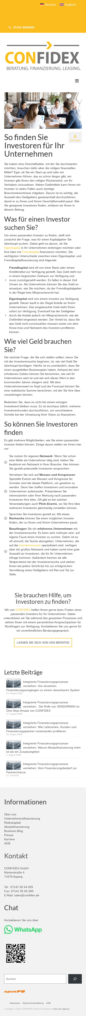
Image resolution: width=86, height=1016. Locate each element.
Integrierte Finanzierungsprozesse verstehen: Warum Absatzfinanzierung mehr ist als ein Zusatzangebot (43, 747)
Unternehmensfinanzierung (22, 818)
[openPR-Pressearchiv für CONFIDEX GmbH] (14, 992)
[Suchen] (75, 979)
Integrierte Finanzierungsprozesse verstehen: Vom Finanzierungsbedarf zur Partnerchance (41, 768)
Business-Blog (13, 831)
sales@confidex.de (26, 895)
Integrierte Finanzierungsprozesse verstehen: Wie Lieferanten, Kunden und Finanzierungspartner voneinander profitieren (41, 727)
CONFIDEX (22, 609)
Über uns (10, 814)
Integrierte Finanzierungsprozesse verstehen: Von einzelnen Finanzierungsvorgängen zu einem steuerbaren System (43, 686)
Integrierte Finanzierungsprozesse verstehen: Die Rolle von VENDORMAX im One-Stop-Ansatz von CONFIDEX (43, 706)
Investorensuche (30, 545)
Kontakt (16, 856)
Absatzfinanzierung (16, 826)
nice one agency (61, 1009)
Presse (8, 835)
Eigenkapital (12, 247)
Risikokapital (12, 822)
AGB (7, 843)
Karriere (9, 839)
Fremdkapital (30, 252)
